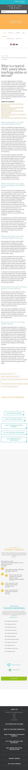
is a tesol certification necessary (14, 433)
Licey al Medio (14, 719)
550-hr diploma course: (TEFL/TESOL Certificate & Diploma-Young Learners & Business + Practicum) (12, 564)
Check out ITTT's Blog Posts (12, 397)
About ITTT (10, 33)
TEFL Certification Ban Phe (10, 627)
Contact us (19, 38)
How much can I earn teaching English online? (14, 118)
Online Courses (19, 1)
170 (2, 583)
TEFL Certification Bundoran (11, 642)
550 (2, 568)
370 (2, 574)
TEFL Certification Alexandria (11, 621)
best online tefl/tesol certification (14, 439)
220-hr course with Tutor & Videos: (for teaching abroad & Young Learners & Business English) (16, 577)
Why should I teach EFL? (7, 374)
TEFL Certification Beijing (10, 636)
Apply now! (14, 678)
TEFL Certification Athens (10, 624)
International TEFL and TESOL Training (16, 21)
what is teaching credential (14, 419)
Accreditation (10, 38)
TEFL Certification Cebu (10, 651)
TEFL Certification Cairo (10, 645)
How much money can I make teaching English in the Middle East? (12, 108)
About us (14, 709)
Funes (14, 718)
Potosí (14, 716)
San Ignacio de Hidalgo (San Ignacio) (14, 712)
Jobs (23, 33)
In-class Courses (14, 764)
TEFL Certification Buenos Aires (12, 639)
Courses (18, 33)
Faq (6, 56)
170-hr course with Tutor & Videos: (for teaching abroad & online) (11, 585)
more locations (13, 617)
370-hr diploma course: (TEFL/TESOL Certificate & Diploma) (14, 571)
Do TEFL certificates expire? (10, 386)
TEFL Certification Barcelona (11, 633)
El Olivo (14, 714)
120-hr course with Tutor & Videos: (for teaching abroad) (11, 592)
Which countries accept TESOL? (10, 376)
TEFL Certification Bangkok (11, 630)
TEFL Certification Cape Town (11, 648)
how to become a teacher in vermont (14, 425)
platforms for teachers (14, 413)
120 (2, 590)
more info (13, 557)
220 (6, 575)
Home (4, 33)
